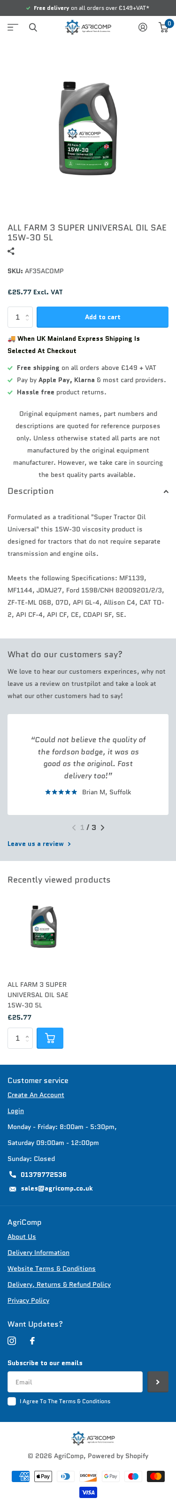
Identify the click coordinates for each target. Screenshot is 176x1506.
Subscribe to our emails (45, 1363)
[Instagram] (12, 1341)
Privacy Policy (28, 1300)
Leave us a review (37, 843)
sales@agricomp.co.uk (57, 1188)
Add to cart (103, 317)
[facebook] (32, 1341)
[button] (74, 828)
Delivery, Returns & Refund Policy (59, 1284)
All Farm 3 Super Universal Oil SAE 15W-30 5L (38, 995)
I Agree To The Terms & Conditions (65, 1401)
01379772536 (44, 1174)
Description (31, 491)
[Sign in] (142, 27)
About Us (22, 1236)
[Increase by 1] (29, 309)
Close (33, 27)
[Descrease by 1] (29, 325)
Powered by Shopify (118, 1455)
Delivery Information (38, 1252)
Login (16, 1110)
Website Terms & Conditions (52, 1268)
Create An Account (36, 1094)
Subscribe (157, 1381)
